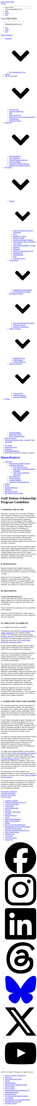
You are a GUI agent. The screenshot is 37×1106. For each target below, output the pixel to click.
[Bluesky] (20, 1005)
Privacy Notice (10, 1088)
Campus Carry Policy (12, 804)
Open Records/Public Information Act (17, 830)
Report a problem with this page (15, 1075)
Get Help (8, 814)
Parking (7, 823)
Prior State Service (15, 115)
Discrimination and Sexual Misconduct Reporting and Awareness (17, 827)
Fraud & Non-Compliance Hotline (16, 1085)
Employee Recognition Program (19, 165)
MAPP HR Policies (15, 434)
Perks (15, 257)
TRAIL (7, 1081)
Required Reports (10, 1094)
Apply (7, 13)
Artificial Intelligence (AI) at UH (15, 802)
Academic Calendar (11, 800)
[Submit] (22, 9)
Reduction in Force (19, 325)
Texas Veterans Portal (12, 832)
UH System (9, 836)
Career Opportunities (11, 808)
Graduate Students (15, 162)
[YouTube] (20, 1068)
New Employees (14, 158)
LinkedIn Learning (19, 395)
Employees (8, 449)
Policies (7, 484)
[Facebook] (20, 873)
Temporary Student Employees (19, 164)
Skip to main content (7, 2)
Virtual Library (18, 393)
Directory (8, 810)
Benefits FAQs (18, 253)
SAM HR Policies (15, 432)
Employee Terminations (21, 327)
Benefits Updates (18, 238)
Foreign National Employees (18, 160)
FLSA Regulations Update (21, 292)
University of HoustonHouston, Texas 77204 (8, 794)
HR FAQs (8, 489)
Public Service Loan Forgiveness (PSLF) (22, 117)
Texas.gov (8, 1077)
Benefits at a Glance (19, 236)
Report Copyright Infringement (15, 825)
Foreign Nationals (15, 478)
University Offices (11, 838)
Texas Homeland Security (13, 1079)
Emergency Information (12, 812)
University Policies (11, 1103)
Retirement (16, 249)
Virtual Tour (9, 840)
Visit (6, 11)
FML (10, 113)
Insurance (16, 247)
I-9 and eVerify (14, 109)
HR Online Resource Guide (14, 493)
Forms (7, 486)
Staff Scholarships (15, 156)
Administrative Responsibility (22, 290)
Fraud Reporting (10, 1083)
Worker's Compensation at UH (23, 251)
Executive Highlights (20, 397)
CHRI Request (14, 119)
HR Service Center (11, 491)
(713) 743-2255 (6, 797)
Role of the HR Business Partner (23, 323)
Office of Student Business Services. (18, 758)
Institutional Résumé (11, 1092)
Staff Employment (19, 358)
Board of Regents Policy (17, 436)
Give (6, 15)
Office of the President (12, 821)
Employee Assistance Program (23, 240)
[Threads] (20, 973)
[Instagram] (20, 905)
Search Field (9, 7)
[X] (20, 1037)
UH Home (8, 445)
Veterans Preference (19, 362)
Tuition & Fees (10, 834)
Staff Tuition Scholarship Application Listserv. (15, 641)
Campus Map (9, 806)
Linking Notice (10, 1087)
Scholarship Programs (12, 451)
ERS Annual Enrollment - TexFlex (24, 245)
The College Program (20, 467)
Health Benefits (18, 255)
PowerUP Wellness (11, 488)
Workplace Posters (15, 121)
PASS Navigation (10, 438)
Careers (7, 74)
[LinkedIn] (20, 941)
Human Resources (7, 35)
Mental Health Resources (13, 819)
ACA (15, 234)
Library (7, 817)
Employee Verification (16, 111)
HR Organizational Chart (17, 72)
